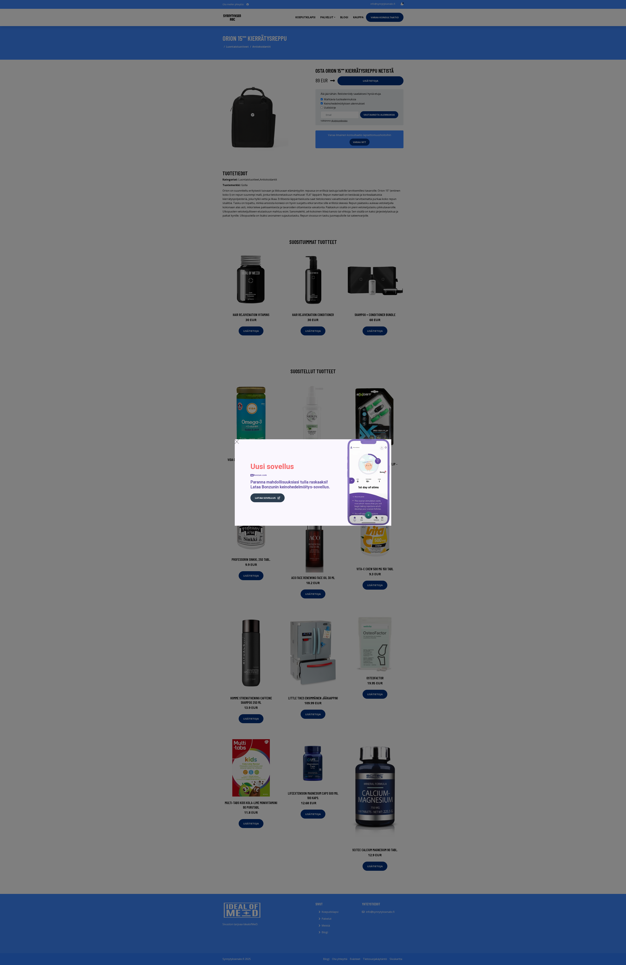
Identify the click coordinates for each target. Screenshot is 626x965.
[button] (267, 497)
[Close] (237, 441)
